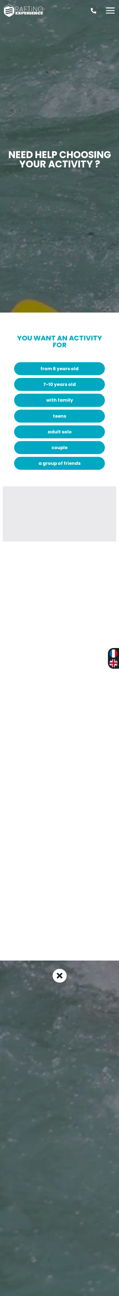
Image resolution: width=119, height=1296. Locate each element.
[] (93, 17)
